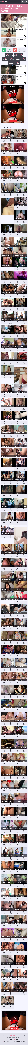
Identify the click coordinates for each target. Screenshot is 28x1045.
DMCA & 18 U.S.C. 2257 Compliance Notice (14, 1042)
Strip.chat (19, 35)
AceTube (3, 2)
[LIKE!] (4, 50)
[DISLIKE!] (15, 50)
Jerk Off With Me (20, 39)
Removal (17, 1040)
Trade (11, 1040)
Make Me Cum (19, 29)
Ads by (21, 197)
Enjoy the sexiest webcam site (20, 68)
